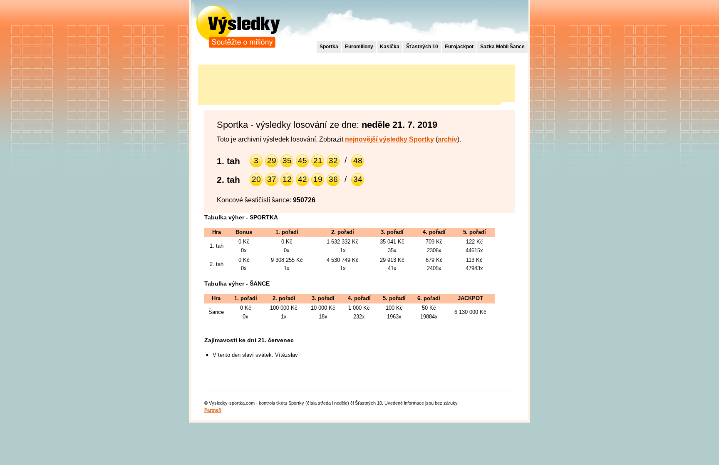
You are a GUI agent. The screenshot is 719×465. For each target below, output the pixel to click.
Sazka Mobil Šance (502, 47)
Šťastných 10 (422, 47)
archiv (447, 139)
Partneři (212, 410)
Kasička (389, 47)
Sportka (329, 47)
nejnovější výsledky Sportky (389, 139)
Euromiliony (359, 47)
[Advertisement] (349, 83)
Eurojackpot (459, 47)
